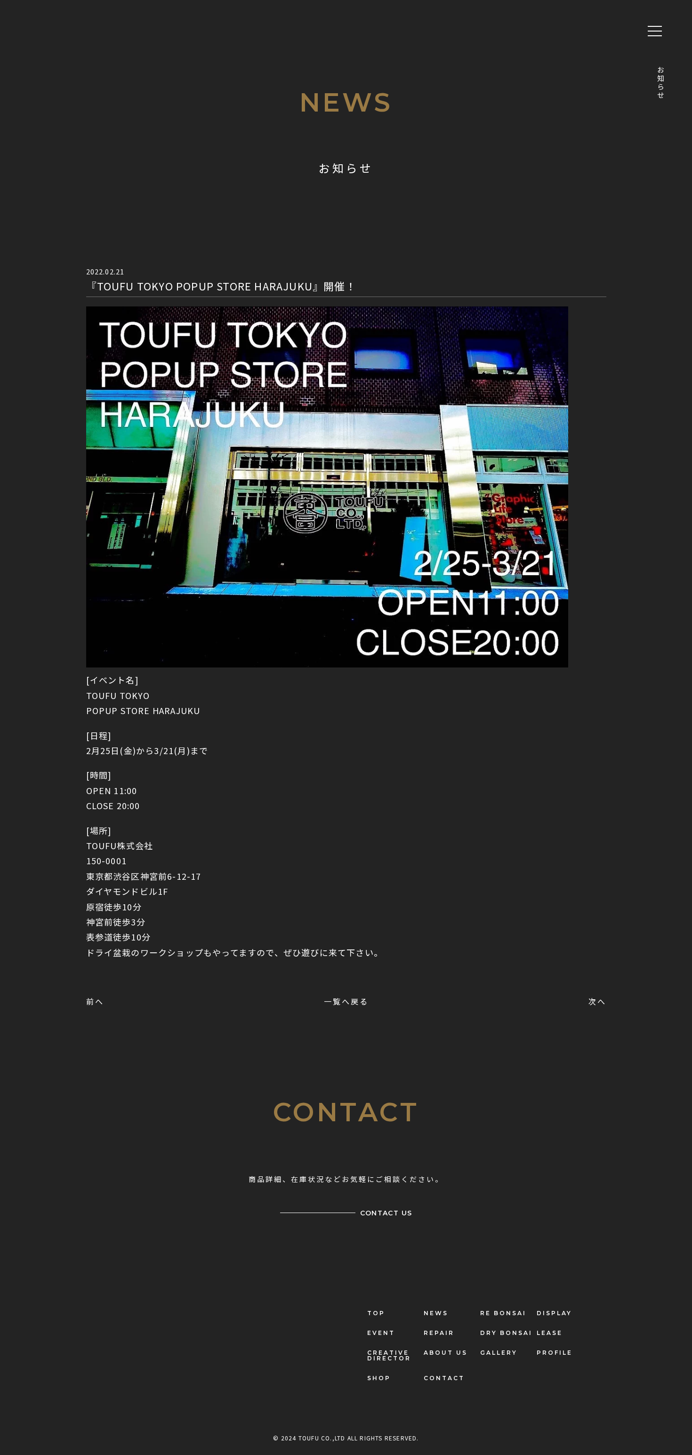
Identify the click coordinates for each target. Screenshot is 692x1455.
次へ (597, 1001)
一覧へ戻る (346, 1001)
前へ (95, 1001)
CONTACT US (386, 1213)
